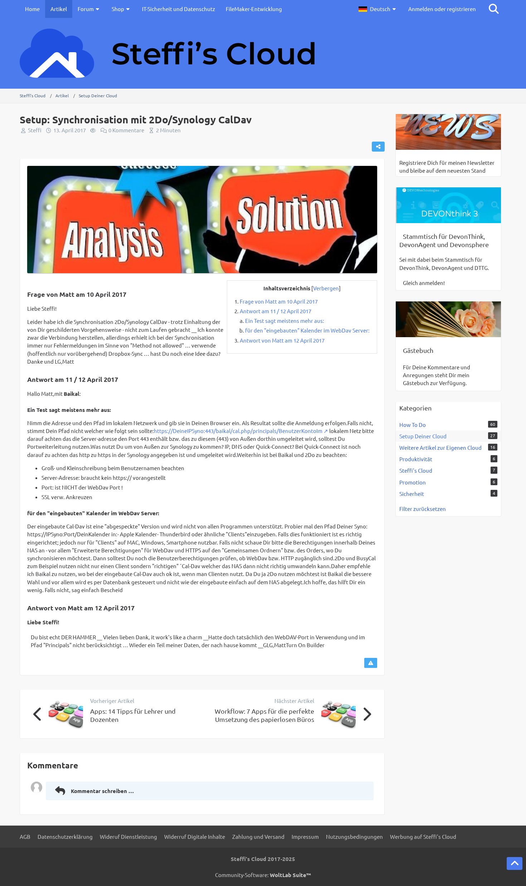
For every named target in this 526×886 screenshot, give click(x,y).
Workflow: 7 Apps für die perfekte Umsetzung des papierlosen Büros (264, 715)
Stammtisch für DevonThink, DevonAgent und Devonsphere (444, 240)
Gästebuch (418, 350)
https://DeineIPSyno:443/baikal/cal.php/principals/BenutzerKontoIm (238, 430)
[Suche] (493, 9)
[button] (378, 9)
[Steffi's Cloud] (263, 53)
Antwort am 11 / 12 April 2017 (275, 310)
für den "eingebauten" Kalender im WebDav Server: (307, 330)
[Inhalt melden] (370, 663)
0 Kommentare (126, 130)
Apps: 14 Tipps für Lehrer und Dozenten (133, 715)
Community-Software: (263, 874)
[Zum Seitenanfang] (514, 863)
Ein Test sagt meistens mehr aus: (284, 320)
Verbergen (326, 288)
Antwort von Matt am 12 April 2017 (282, 340)
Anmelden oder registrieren (442, 8)
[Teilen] (378, 147)
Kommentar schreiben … (102, 790)
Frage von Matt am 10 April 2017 (279, 301)
